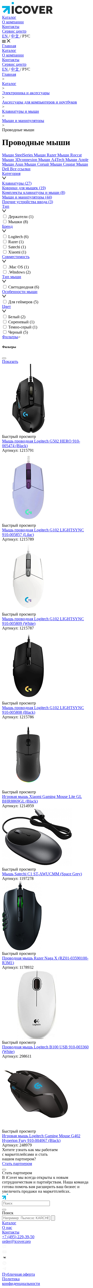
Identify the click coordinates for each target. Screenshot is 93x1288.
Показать (10, 361)
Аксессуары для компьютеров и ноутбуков (39, 102)
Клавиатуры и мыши (20, 111)
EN (5, 36)
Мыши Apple (76, 159)
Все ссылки (20, 169)
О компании (13, 22)
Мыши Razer (45, 155)
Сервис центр (14, 31)
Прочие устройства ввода (27, 202)
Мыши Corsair (37, 164)
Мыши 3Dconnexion (20, 159)
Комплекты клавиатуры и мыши (33, 192)
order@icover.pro (16, 1241)
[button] (46, 176)
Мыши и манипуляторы (23, 120)
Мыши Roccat (69, 155)
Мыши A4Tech (51, 159)
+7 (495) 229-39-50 (18, 1237)
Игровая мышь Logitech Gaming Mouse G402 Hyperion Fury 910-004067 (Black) (41, 1138)
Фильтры (10, 337)
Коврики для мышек (24, 188)
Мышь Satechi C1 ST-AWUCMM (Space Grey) (42, 874)
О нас (7, 1227)
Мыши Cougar (63, 164)
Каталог (9, 17)
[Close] (4, 358)
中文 (15, 36)
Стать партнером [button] (17, 1163)
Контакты (10, 26)
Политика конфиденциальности (21, 1281)
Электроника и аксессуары (26, 93)
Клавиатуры (17, 183)
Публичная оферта (18, 1274)
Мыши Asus (13, 164)
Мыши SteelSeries (18, 155)
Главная (9, 46)
